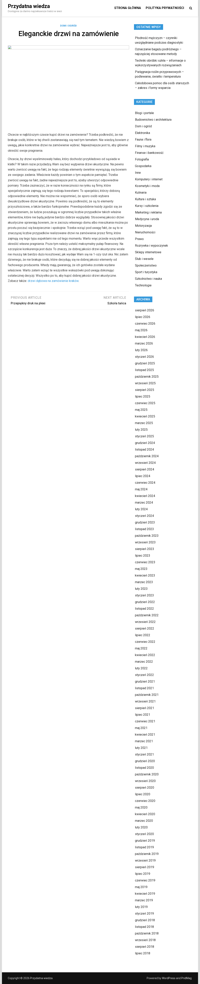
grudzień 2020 (145, 761)
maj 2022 (141, 648)
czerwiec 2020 (145, 801)
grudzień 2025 (145, 363)
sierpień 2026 (144, 310)
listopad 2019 (144, 847)
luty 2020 (141, 827)
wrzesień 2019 (145, 860)
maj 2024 (141, 489)
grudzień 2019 (145, 840)
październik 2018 (147, 933)
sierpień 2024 (144, 469)
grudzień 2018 (145, 920)
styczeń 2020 (144, 834)
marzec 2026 (144, 343)
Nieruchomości (145, 232)
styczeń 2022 (144, 675)
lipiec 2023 (142, 555)
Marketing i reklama (148, 212)
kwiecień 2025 (145, 416)
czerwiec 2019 (145, 880)
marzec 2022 (144, 661)
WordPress (168, 978)
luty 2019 (141, 907)
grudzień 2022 (145, 602)
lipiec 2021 (142, 715)
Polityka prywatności (165, 8)
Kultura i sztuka (145, 199)
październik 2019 (147, 854)
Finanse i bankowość (149, 153)
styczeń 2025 (144, 436)
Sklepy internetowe (148, 252)
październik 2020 (147, 774)
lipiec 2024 (142, 476)
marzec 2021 (144, 741)
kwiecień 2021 (145, 734)
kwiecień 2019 (145, 893)
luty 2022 (141, 668)
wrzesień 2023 (145, 542)
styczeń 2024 (144, 516)
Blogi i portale (144, 113)
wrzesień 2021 (145, 701)
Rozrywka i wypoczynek (151, 245)
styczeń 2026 (144, 357)
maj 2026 (141, 330)
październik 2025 (147, 376)
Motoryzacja (143, 226)
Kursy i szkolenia (146, 206)
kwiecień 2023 (145, 575)
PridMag (186, 978)
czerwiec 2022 (145, 642)
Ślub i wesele (144, 259)
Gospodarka (143, 166)
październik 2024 (147, 456)
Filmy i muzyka (145, 146)
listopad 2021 (144, 688)
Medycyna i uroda (147, 219)
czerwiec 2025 (145, 403)
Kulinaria (140, 192)
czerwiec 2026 (145, 323)
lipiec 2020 (142, 794)
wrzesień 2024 (145, 463)
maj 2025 (141, 410)
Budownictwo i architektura (153, 119)
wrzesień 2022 (145, 622)
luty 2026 (141, 350)
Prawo (139, 239)
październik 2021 (147, 695)
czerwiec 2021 (145, 721)
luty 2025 (141, 429)
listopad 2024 (144, 449)
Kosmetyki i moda (147, 186)
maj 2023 (141, 569)
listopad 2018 (144, 927)
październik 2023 (147, 536)
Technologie (143, 285)
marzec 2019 (144, 900)
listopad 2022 (144, 608)
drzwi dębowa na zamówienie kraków (53, 281)
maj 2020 (141, 807)
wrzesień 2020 (145, 781)
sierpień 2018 (144, 947)
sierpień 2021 (144, 708)
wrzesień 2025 (145, 383)
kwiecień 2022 (145, 655)
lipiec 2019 (142, 874)
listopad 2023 (144, 529)
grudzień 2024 (145, 443)
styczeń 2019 (144, 913)
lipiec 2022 (142, 635)
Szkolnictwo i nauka (148, 279)
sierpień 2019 (144, 867)
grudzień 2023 (145, 522)
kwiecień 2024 (145, 496)
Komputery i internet (148, 179)
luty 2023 (141, 589)
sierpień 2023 (144, 549)
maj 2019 (141, 887)
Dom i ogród (68, 25)
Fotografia (142, 159)
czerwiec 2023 (145, 562)
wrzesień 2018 (145, 940)
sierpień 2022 (144, 628)
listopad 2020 (144, 768)
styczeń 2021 (144, 754)
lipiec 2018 (142, 953)
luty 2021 (141, 748)
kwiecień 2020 (145, 814)
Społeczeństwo (146, 265)
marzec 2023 (144, 582)
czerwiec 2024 (145, 482)
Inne (138, 172)
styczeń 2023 (144, 595)
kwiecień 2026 (145, 337)
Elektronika (142, 133)
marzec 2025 (144, 423)
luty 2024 (141, 509)
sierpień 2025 (144, 390)
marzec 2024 (144, 502)
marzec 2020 (144, 821)
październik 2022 (147, 615)
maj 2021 (141, 728)
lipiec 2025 (142, 396)
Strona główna (127, 8)
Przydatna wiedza (29, 6)
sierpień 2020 (144, 787)
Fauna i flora (143, 139)
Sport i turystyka (146, 272)
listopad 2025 (144, 370)
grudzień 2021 (145, 681)
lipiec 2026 (142, 317)
